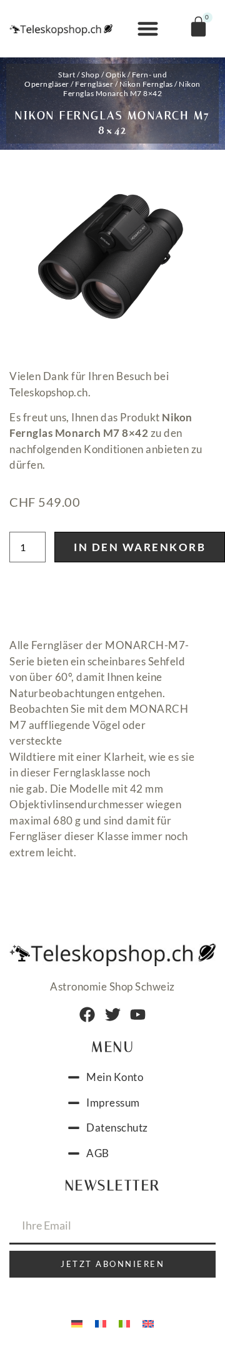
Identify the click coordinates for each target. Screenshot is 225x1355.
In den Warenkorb (140, 547)
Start (67, 74)
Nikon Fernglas (146, 84)
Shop (90, 74)
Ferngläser (94, 84)
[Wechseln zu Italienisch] (124, 1322)
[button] (147, 29)
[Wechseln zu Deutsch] (77, 1322)
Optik (116, 74)
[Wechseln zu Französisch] (100, 1322)
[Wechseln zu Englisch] (148, 1322)
